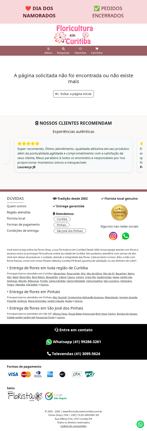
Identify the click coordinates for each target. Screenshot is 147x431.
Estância (22, 301)
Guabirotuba (104, 277)
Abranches (59, 273)
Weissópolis (111, 297)
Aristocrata (88, 313)
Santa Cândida (57, 281)
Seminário (126, 281)
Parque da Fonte (45, 317)
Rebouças (33, 281)
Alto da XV (108, 273)
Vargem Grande (128, 297)
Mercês (22, 281)
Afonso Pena (60, 313)
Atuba (68, 301)
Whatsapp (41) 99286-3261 (76, 341)
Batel (15, 277)
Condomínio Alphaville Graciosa (86, 297)
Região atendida (18, 212)
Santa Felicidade (76, 281)
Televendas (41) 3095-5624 (75, 353)
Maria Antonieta (37, 301)
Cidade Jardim (15, 317)
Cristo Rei (90, 277)
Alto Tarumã (59, 297)
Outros (44, 284)
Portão (44, 281)
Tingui (10, 284)
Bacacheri (121, 273)
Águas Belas (75, 313)
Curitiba (62, 219)
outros (61, 317)
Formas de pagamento (23, 224)
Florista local (16, 218)
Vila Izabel (31, 284)
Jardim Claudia (55, 301)
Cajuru (71, 277)
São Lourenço (111, 281)
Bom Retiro (38, 277)
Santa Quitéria (94, 281)
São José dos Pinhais (70, 231)
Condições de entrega (23, 230)
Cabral (62, 277)
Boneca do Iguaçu (127, 313)
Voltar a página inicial (74, 94)
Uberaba (20, 284)
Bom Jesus (101, 313)
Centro (80, 277)
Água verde (73, 273)
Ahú (83, 273)
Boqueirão (52, 277)
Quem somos (16, 206)
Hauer (116, 277)
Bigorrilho (25, 277)
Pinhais (61, 225)
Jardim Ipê (29, 317)
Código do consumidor (73, 426)
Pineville (11, 301)
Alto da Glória (94, 273)
